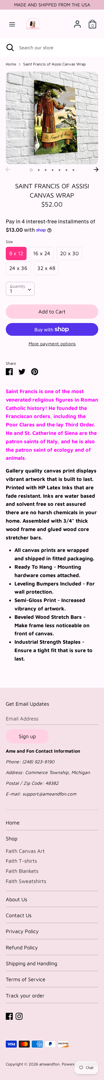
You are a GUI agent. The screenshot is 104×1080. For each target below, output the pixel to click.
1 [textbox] (11, 291)
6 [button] (66, 170)
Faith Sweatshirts (26, 881)
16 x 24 (41, 253)
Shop (11, 838)
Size (9, 241)
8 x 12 (16, 253)
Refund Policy (22, 947)
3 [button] (46, 170)
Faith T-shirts (21, 861)
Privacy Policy (22, 931)
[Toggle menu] (12, 24)
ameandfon (49, 1064)
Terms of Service (25, 979)
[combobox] (20, 289)
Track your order (25, 996)
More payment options (52, 343)
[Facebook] (9, 1016)
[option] (52, 118)
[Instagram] (19, 1016)
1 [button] (31, 170)
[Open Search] (9, 47)
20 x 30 (69, 253)
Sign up (27, 736)
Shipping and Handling (31, 963)
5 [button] (59, 170)
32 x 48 (46, 268)
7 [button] (73, 170)
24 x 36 (18, 268)
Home (13, 823)
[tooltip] (20, 425)
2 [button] (39, 170)
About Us (16, 899)
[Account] (77, 22)
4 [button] (52, 170)
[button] (20, 425)
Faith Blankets (22, 871)
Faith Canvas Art (25, 851)
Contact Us (18, 915)
